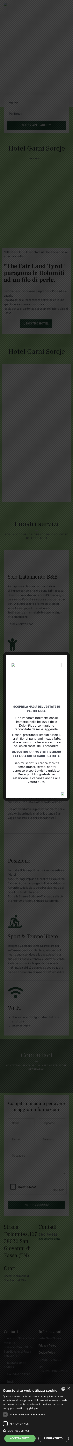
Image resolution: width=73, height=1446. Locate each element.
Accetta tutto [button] (20, 1438)
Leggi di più (31, 1408)
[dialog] (36, 1415)
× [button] (68, 1388)
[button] (36, 1430)
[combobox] (63, 1389)
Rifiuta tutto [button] (53, 1438)
